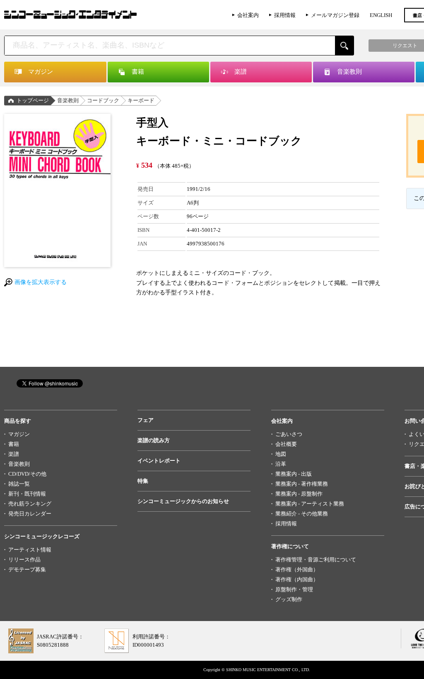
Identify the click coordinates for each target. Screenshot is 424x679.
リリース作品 (24, 559)
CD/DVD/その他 (27, 474)
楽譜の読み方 (153, 440)
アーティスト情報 (29, 550)
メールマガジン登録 (335, 15)
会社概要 (286, 444)
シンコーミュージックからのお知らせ (183, 501)
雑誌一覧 (19, 484)
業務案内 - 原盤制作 (299, 494)
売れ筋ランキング (29, 504)
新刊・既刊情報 (27, 494)
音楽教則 (68, 100)
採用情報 (285, 15)
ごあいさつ (288, 434)
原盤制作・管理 (294, 589)
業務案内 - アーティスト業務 (309, 504)
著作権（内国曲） (296, 579)
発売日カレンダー (29, 513)
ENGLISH (381, 15)
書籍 (13, 444)
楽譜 (13, 454)
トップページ (33, 100)
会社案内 (248, 15)
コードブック (103, 100)
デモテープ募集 (27, 569)
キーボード (141, 100)
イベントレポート (159, 460)
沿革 (280, 464)
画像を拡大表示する (40, 282)
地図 (280, 454)
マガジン (19, 434)
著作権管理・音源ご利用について (315, 559)
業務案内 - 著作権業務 (301, 484)
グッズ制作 (288, 599)
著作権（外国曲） (296, 569)
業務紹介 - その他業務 (301, 513)
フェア (145, 420)
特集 (142, 481)
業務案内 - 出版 (293, 474)
